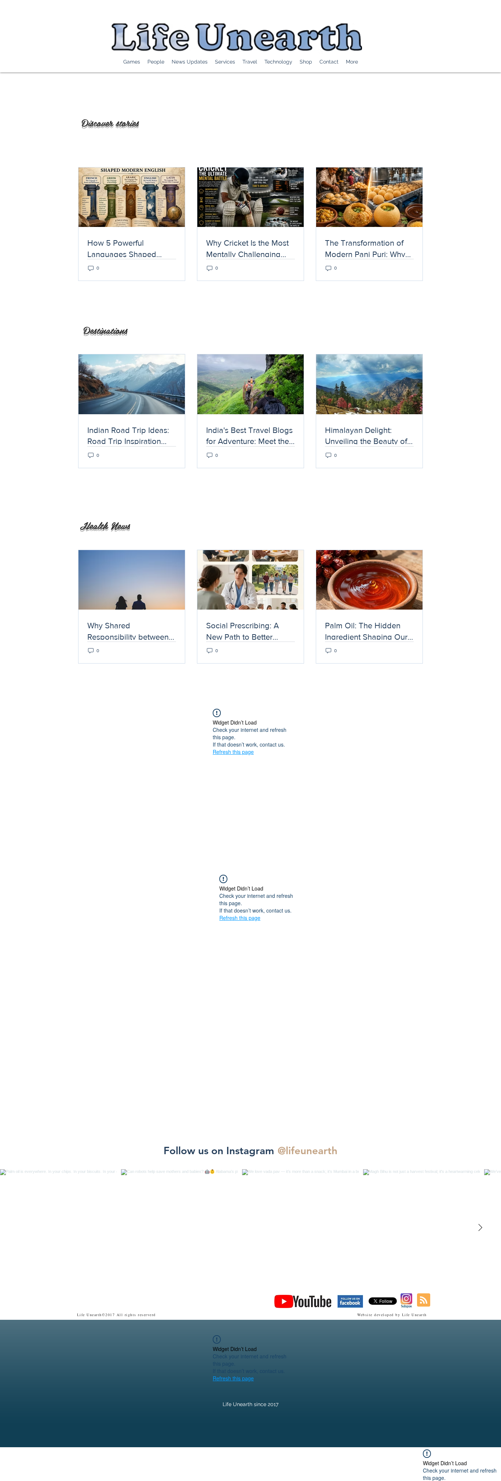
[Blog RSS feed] (423, 1300)
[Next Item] (480, 1227)
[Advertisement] (133, 1463)
